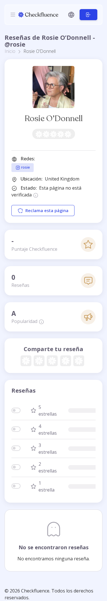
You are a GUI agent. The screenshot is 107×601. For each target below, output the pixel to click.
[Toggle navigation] (13, 14)
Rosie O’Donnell (54, 118)
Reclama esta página (46, 210)
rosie (25, 167)
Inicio (10, 51)
